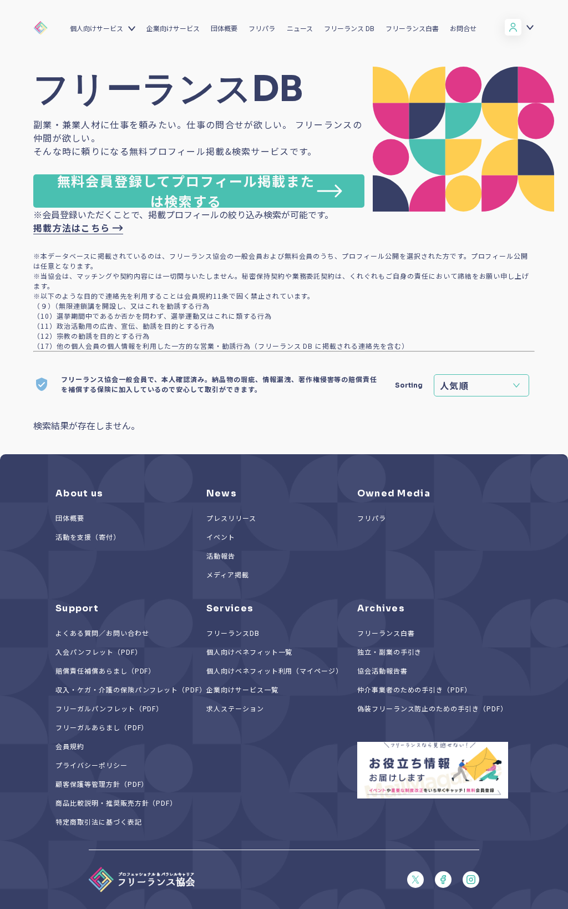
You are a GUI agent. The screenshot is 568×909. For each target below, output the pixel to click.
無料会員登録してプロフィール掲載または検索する (186, 191)
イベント (220, 536)
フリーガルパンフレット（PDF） (109, 708)
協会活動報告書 (382, 670)
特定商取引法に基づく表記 (98, 821)
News (221, 493)
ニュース (300, 28)
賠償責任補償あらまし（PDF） (105, 670)
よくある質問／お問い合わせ (102, 632)
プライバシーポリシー (91, 765)
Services (229, 608)
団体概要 (224, 28)
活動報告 (220, 555)
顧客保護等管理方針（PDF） (101, 784)
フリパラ (261, 28)
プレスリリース (231, 518)
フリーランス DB (349, 28)
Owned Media (393, 493)
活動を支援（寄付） (87, 536)
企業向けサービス (173, 28)
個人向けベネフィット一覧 (249, 651)
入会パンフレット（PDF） (98, 651)
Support (77, 608)
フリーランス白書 (412, 28)
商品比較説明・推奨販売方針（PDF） (116, 802)
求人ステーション (235, 708)
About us (79, 493)
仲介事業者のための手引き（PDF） (414, 689)
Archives (381, 608)
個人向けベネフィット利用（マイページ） (274, 670)
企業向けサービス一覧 (242, 689)
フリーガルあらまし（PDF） (101, 727)
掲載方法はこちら (71, 227)
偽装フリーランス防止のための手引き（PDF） (432, 708)
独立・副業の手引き (389, 651)
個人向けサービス (96, 28)
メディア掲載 (227, 574)
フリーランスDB (233, 632)
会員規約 (69, 746)
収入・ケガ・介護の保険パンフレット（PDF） (130, 689)
